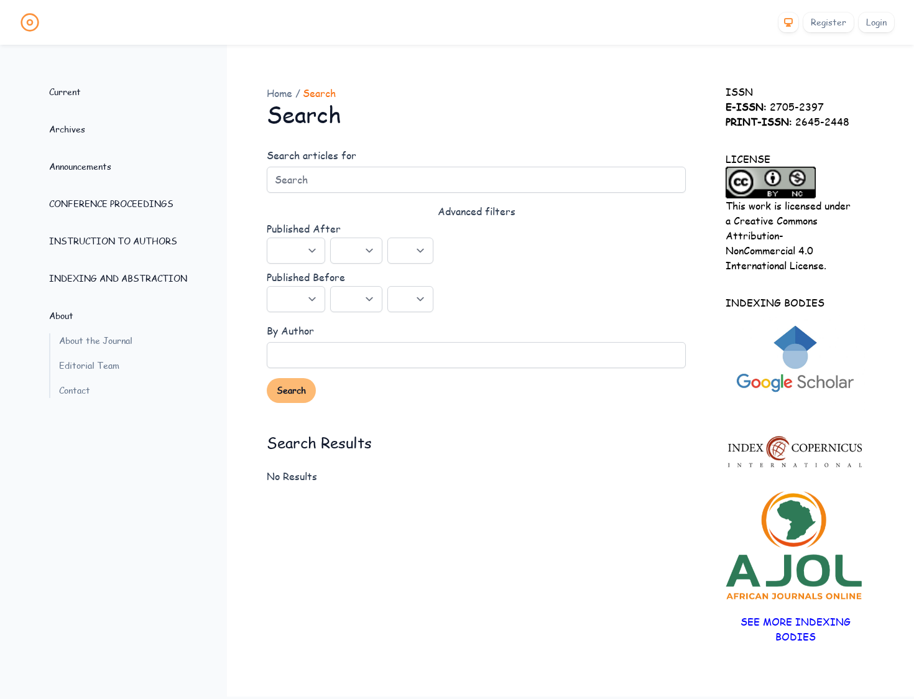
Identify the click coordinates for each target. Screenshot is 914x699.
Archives (67, 129)
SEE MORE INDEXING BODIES (796, 629)
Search (291, 390)
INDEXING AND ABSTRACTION (118, 278)
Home (281, 93)
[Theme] (788, 22)
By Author (290, 330)
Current (65, 92)
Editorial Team (89, 365)
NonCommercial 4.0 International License (775, 257)
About (61, 316)
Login (876, 22)
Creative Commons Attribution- (772, 228)
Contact (74, 390)
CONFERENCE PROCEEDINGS (111, 204)
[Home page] (30, 22)
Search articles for (311, 155)
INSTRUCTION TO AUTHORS (113, 241)
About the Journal (95, 340)
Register (828, 22)
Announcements (80, 166)
